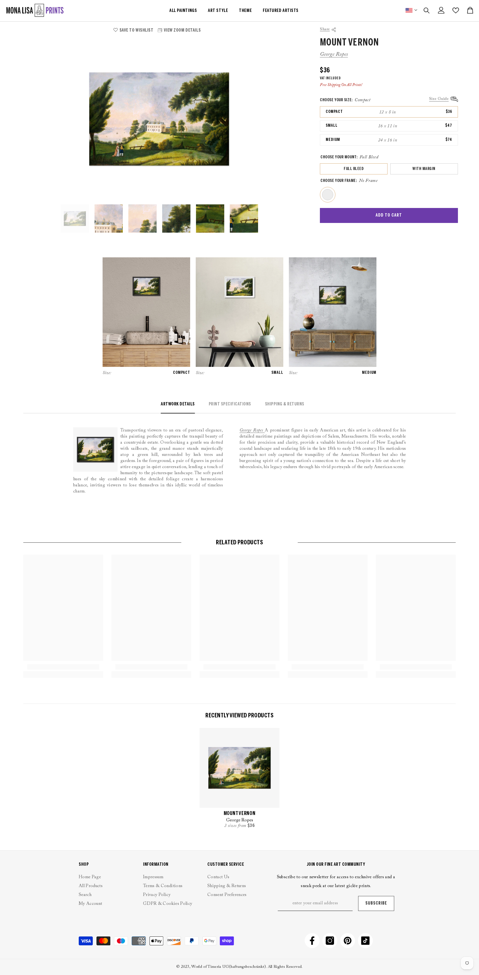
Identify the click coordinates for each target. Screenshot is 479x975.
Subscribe (376, 903)
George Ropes (334, 54)
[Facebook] (312, 940)
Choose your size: (345, 100)
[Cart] (470, 10)
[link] (63, 667)
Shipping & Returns (284, 404)
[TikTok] (365, 940)
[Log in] (441, 10)
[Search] (426, 10)
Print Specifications (230, 404)
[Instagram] (329, 940)
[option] (159, 119)
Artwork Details (178, 404)
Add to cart (389, 215)
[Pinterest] (347, 940)
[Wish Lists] (455, 10)
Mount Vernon (240, 813)
